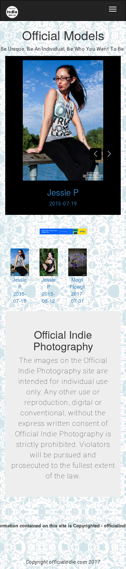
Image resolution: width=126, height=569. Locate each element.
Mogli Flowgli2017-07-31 (77, 290)
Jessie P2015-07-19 (20, 290)
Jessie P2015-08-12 (49, 290)
